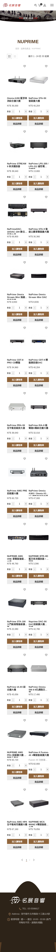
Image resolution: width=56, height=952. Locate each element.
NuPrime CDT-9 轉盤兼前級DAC (38, 361)
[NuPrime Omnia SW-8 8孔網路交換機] (39, 668)
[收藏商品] (26, 65)
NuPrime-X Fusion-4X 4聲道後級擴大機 (39, 753)
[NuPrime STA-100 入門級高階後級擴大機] (17, 603)
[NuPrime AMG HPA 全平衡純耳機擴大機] (17, 803)
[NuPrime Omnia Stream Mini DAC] (39, 276)
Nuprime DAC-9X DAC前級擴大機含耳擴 (38, 624)
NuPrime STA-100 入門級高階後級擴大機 (17, 624)
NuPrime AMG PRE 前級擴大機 (17, 492)
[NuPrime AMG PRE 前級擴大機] (17, 472)
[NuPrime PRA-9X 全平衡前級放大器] (17, 407)
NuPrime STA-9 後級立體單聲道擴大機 (39, 230)
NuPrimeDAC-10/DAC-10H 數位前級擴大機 (17, 232)
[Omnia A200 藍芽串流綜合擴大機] (17, 80)
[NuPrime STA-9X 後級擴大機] (39, 80)
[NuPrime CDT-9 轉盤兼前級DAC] (39, 341)
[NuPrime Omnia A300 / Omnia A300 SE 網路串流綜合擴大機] (39, 472)
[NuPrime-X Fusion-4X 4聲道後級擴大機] (39, 734)
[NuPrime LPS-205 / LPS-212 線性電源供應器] (39, 145)
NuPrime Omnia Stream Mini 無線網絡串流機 (17, 297)
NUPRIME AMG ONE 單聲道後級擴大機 (16, 559)
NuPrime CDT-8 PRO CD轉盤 (15, 361)
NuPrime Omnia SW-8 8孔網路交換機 (38, 690)
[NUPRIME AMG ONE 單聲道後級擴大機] (17, 537)
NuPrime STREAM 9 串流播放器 (16, 165)
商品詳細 (17, 124)
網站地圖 (20, 944)
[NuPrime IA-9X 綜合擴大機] (17, 668)
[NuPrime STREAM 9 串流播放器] (17, 145)
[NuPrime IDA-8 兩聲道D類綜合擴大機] (39, 407)
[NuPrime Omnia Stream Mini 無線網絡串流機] (17, 276)
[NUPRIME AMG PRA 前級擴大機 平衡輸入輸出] (17, 734)
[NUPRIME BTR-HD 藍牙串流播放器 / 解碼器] (39, 537)
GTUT (13, 944)
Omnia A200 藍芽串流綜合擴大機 (17, 99)
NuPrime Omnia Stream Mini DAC (38, 296)
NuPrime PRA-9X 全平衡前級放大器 (16, 426)
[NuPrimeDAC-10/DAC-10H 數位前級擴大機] (17, 210)
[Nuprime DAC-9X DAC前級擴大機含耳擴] (39, 603)
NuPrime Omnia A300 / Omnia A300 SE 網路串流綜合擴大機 (39, 494)
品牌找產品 (25, 49)
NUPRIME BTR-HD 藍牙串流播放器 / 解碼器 (39, 559)
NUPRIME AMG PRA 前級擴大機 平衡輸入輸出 (16, 755)
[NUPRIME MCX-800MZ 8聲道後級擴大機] (39, 803)
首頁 (17, 49)
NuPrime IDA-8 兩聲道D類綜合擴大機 (38, 426)
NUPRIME (36, 49)
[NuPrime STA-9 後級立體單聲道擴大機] (39, 210)
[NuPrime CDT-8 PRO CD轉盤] (17, 341)
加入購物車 (17, 118)
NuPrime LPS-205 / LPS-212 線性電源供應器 (39, 166)
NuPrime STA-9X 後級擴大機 (37, 99)
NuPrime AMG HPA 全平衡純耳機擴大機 (17, 823)
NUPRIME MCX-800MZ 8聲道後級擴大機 (39, 825)
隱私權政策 (27, 944)
